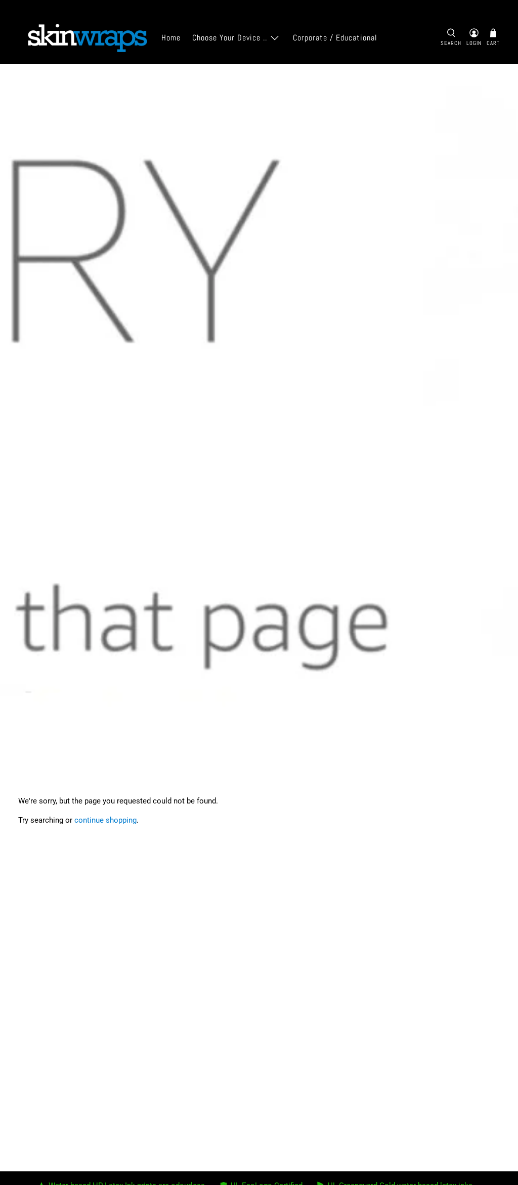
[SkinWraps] (87, 38)
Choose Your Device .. (229, 37)
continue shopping (105, 820)
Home (171, 37)
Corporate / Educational (335, 37)
